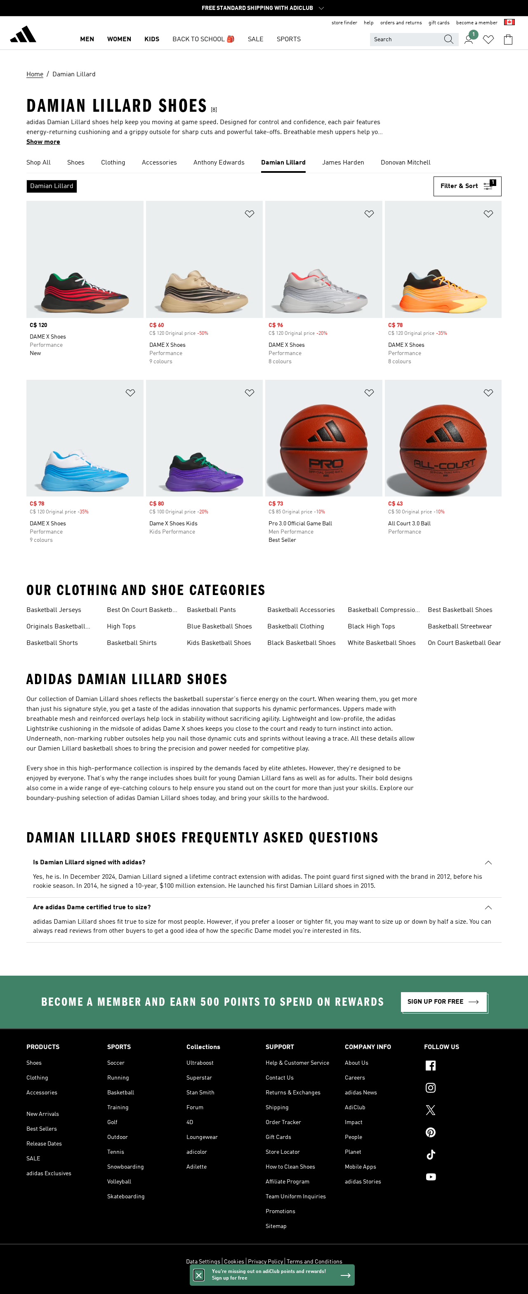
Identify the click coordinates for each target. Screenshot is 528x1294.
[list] (264, 163)
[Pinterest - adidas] (463, 1133)
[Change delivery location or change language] (509, 23)
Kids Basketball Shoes (219, 643)
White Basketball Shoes (382, 643)
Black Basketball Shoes (301, 643)
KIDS (151, 39)
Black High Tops (371, 626)
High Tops (121, 626)
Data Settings (203, 1262)
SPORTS (289, 39)
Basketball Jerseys (53, 610)
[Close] (199, 1275)
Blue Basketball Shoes (219, 626)
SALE (256, 39)
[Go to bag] (508, 39)
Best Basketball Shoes (460, 610)
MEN (87, 39)
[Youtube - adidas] (463, 1178)
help (369, 23)
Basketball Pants (211, 610)
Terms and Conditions (314, 1262)
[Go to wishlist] (488, 39)
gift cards (439, 23)
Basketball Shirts (132, 643)
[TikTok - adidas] (463, 1156)
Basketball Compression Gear (383, 611)
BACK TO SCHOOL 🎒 (203, 39)
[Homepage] (23, 35)
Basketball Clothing (295, 626)
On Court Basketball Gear (464, 643)
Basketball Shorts (52, 643)
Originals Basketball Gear (55, 627)
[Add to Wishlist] (249, 215)
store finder (344, 23)
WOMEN (119, 39)
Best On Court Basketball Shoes (143, 611)
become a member (476, 23)
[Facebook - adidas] (463, 1067)
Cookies (234, 1262)
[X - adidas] (463, 1111)
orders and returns (401, 23)
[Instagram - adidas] (463, 1089)
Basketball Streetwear (460, 626)
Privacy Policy (265, 1262)
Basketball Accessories (301, 610)
